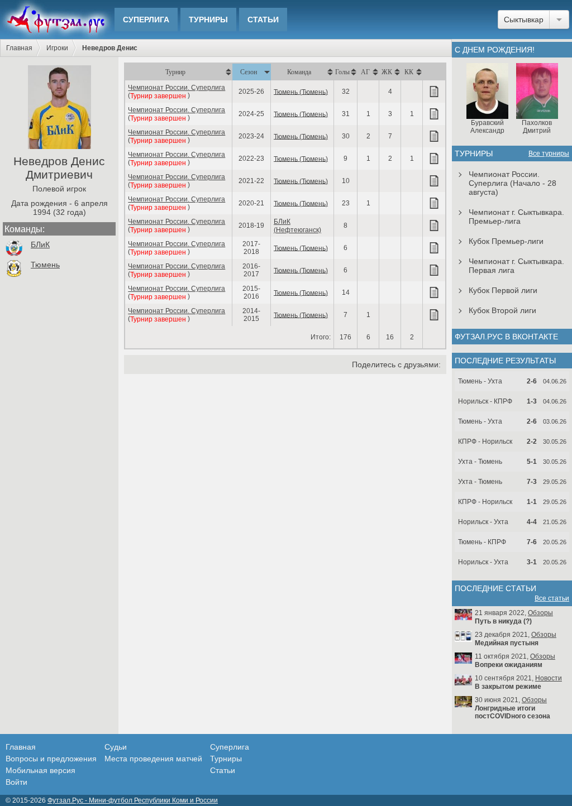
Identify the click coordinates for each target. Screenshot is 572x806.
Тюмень (45, 264)
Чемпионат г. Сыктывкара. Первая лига (516, 266)
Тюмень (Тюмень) (301, 91)
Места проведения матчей (153, 758)
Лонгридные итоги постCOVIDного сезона (512, 712)
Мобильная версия (40, 770)
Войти (16, 782)
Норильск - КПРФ (485, 401)
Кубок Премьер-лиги (506, 241)
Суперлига (146, 19)
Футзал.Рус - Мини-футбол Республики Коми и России (132, 800)
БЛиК (40, 244)
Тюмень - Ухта (480, 381)
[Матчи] (434, 91)
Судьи (115, 746)
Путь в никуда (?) (503, 621)
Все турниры (548, 153)
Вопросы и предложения (51, 758)
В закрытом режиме (508, 686)
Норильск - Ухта (483, 522)
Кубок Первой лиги (503, 290)
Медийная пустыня (506, 643)
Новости (548, 678)
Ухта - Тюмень (480, 462)
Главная (19, 48)
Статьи (263, 19)
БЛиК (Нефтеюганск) (297, 226)
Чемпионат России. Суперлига (176, 88)
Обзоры (540, 613)
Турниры (208, 19)
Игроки (57, 48)
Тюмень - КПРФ (482, 542)
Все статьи (552, 598)
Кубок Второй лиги (502, 310)
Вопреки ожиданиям (508, 665)
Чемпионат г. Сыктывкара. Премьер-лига (516, 217)
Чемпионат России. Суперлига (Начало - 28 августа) (512, 183)
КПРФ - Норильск (485, 441)
